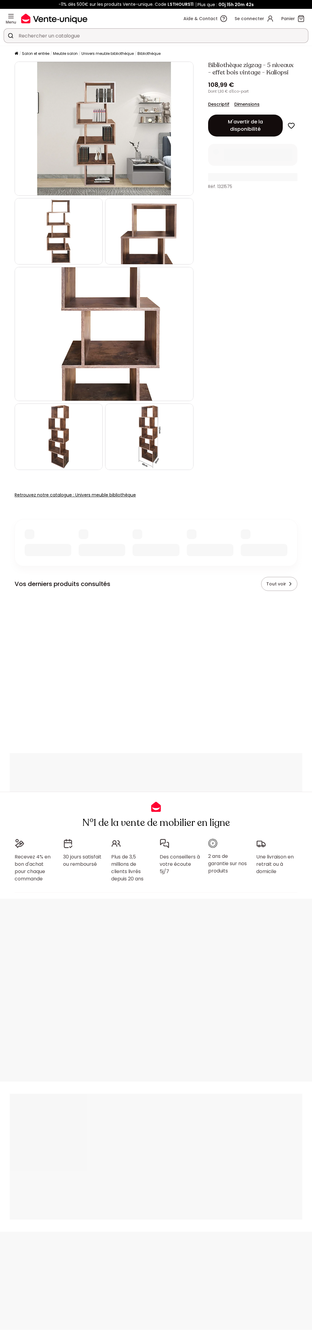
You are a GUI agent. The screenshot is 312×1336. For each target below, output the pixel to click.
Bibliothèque (149, 53)
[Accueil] (16, 54)
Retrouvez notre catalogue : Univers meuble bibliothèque (75, 495)
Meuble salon (65, 53)
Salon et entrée (35, 53)
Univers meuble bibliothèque (107, 53)
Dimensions (247, 104)
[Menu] (11, 16)
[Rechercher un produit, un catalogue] (10, 35)
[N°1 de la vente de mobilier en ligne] (54, 18)
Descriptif (218, 104)
